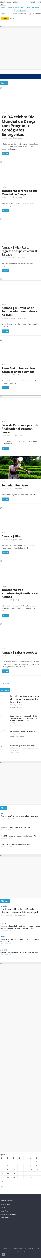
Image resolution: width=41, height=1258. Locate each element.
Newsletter (4, 1211)
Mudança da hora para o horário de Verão (15, 827)
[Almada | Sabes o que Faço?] (20, 624)
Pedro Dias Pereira (17, 736)
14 (25, 1170)
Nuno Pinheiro (15, 725)
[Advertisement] (20, 48)
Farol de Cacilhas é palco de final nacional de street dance (20, 428)
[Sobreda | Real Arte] (20, 457)
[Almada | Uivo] (20, 508)
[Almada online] (2, 76)
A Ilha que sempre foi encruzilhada (22, 731)
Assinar (5, 18)
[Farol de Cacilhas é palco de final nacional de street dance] (20, 397)
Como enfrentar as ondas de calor (20, 816)
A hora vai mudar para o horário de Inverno (16, 844)
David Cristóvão (16, 707)
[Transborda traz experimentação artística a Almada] (20, 561)
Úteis (3, 808)
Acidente (3, 950)
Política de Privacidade (8, 1214)
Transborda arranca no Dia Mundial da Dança (19, 192)
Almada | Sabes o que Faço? (20, 652)
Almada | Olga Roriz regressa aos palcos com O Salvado (19, 250)
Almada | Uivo (11, 536)
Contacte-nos (5, 1207)
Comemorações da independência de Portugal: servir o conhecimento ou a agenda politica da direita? (23, 718)
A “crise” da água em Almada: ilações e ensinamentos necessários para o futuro (24, 747)
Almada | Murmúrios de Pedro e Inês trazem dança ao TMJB (19, 311)
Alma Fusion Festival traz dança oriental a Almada (18, 370)
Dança (4, 113)
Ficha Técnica (5, 1204)
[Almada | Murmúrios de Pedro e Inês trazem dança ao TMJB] (20, 279)
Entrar (12, 18)
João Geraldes (15, 753)
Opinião (5, 690)
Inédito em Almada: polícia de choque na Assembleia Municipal (25, 699)
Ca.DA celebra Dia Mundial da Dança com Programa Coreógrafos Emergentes (18, 125)
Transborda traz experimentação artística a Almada (20, 593)
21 (25, 1173)
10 (2, 1170)
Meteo (3, 813)
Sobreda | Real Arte (15, 485)
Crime (2, 937)
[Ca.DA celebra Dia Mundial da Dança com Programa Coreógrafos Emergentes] (20, 88)
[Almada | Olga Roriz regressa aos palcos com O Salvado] (20, 219)
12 (14, 1170)
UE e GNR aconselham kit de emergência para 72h (18, 836)
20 (19, 1173)
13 (19, 1170)
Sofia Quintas (18, 138)
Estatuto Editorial (6, 1201)
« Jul (1, 1187)
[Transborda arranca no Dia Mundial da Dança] (20, 162)
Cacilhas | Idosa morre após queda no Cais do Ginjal (19, 952)
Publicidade (4, 1218)
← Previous (5, 683)
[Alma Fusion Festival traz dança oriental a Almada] (20, 340)
